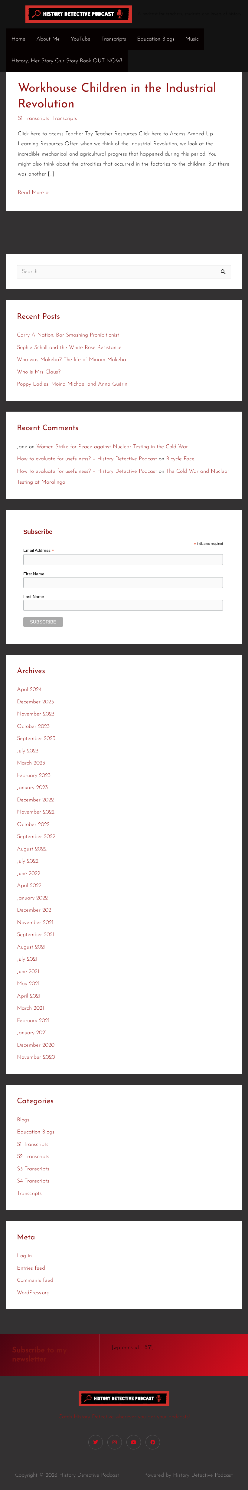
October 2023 (33, 726)
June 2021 (28, 972)
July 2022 (27, 861)
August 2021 (31, 947)
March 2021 (30, 1008)
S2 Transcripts (33, 1156)
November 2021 (35, 923)
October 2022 (33, 824)
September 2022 (36, 837)
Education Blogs (156, 39)
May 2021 (28, 984)
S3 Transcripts (33, 1169)
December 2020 (35, 1045)
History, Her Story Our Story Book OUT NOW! (66, 61)
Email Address (38, 550)
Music (192, 39)
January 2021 (32, 1033)
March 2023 (31, 763)
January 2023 (32, 788)
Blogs (23, 1120)
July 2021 (27, 959)
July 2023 (27, 751)
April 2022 (29, 886)
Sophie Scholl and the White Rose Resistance (69, 347)
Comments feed (35, 1280)
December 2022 (35, 800)
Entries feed (31, 1268)
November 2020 (36, 1057)
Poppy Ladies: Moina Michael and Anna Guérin (72, 384)
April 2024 (29, 689)
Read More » (33, 192)
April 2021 (29, 996)
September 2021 (35, 935)
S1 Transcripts (33, 118)
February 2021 (33, 1021)
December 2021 (35, 910)
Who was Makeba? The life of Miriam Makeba (71, 360)
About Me (48, 39)
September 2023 (36, 739)
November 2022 (35, 812)
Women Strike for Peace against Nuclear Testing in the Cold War (112, 447)
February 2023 (34, 775)
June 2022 (28, 874)
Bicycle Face (180, 459)
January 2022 (32, 898)
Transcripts (113, 39)
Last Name (33, 596)
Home (18, 39)
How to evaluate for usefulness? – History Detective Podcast (87, 459)
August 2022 (32, 849)
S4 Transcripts (33, 1181)
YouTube (80, 39)
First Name (33, 573)
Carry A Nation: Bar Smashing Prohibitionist (68, 335)
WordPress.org (33, 1293)
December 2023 (35, 702)
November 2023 (35, 714)
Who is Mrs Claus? (38, 372)
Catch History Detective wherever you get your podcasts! (124, 1417)
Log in (24, 1256)
